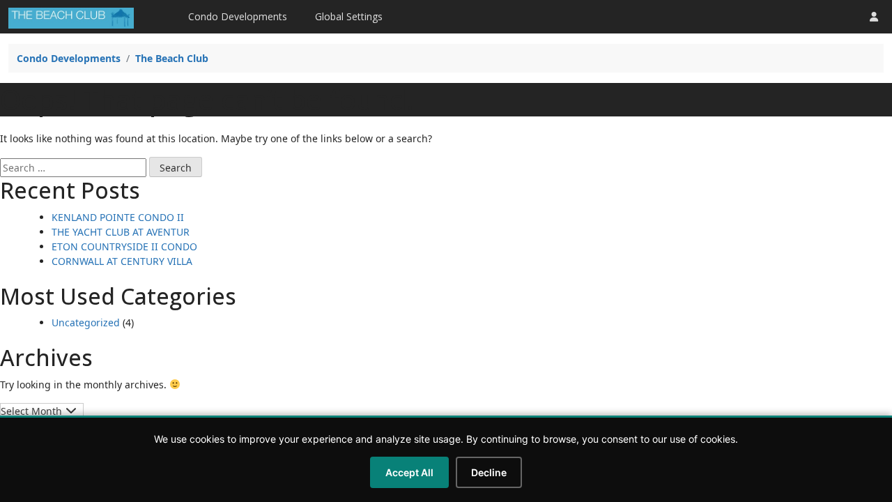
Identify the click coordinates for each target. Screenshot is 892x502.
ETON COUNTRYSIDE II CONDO (124, 246)
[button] (874, 16)
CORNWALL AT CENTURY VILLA (122, 261)
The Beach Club (171, 58)
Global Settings (349, 16)
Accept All (409, 472)
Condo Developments (237, 16)
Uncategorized (86, 322)
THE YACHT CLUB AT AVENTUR (121, 231)
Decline (489, 472)
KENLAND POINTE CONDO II (118, 217)
